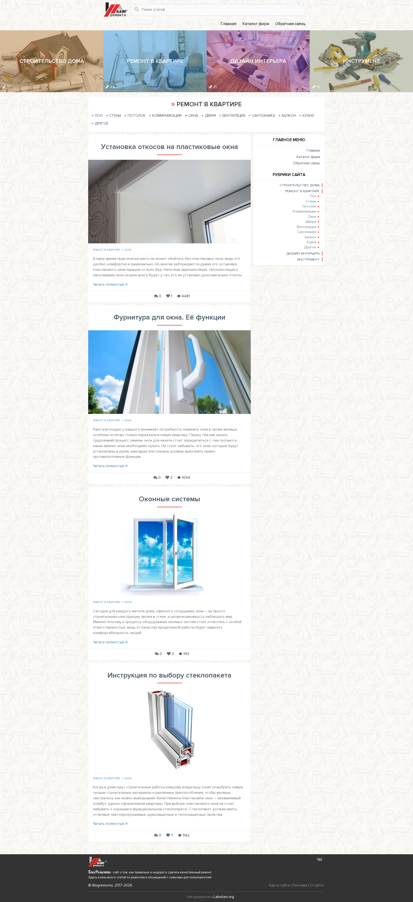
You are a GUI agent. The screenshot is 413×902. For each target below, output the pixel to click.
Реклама (300, 885)
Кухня (308, 115)
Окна (193, 115)
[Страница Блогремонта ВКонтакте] (319, 859)
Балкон (289, 115)
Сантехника (263, 115)
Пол (99, 115)
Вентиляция (234, 115)
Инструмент (308, 259)
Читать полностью (109, 284)
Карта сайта (279, 885)
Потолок (137, 115)
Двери (210, 115)
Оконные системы (169, 499)
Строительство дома (300, 185)
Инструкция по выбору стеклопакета (169, 675)
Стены (115, 115)
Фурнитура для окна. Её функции (169, 317)
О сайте (317, 885)
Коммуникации (167, 115)
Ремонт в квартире (106, 249)
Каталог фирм (255, 23)
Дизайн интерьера (303, 253)
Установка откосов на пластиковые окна (169, 146)
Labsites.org (224, 896)
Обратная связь (290, 23)
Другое (101, 123)
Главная (228, 23)
